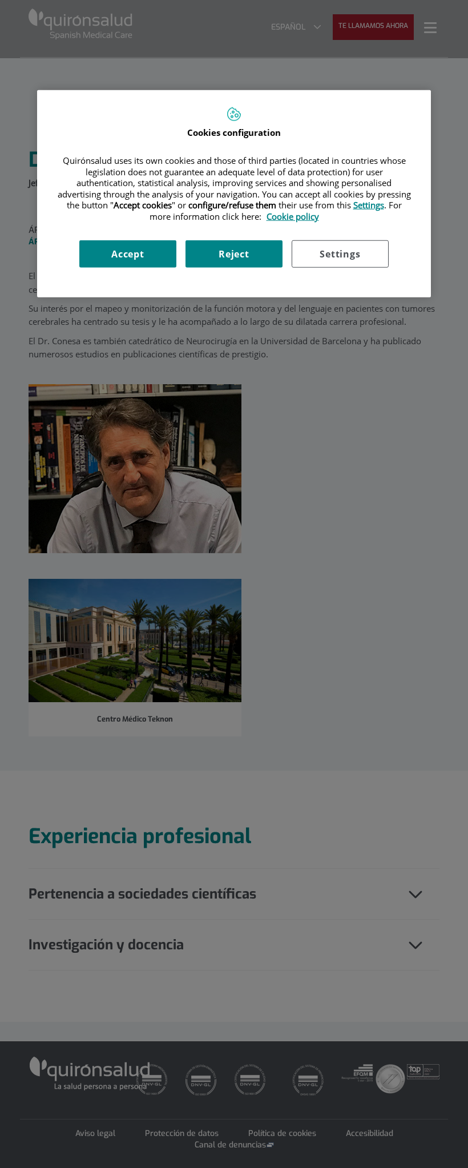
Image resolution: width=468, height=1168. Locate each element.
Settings (340, 254)
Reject (234, 254)
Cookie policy (293, 215)
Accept (127, 254)
